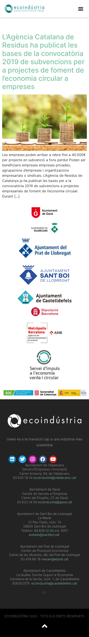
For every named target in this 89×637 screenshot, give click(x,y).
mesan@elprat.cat (54, 559)
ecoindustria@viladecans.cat (54, 478)
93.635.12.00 (44, 531)
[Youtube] (53, 459)
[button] (81, 9)
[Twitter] (22, 459)
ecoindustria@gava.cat (55, 502)
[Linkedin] (12, 459)
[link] (44, 531)
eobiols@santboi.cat (44, 535)
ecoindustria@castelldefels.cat (54, 583)
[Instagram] (32, 459)
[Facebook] (43, 459)
